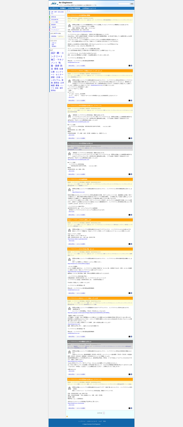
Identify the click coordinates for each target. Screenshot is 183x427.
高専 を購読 (67, 417)
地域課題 (81, 185)
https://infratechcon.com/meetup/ (76, 403)
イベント (76, 149)
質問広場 (53, 17)
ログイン (60, 36)
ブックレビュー (55, 29)
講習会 (56, 83)
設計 (53, 53)
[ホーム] (54, 5)
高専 (104, 20)
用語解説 (54, 46)
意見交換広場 (54, 19)
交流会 (80, 149)
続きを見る (71, 66)
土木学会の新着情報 (74, 8)
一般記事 (53, 27)
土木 (62, 83)
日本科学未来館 (73, 111)
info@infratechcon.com (73, 62)
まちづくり (78, 77)
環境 (56, 69)
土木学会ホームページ (89, 8)
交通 (61, 69)
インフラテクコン (99, 20)
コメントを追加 (81, 65)
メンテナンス (119, 302)
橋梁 (53, 85)
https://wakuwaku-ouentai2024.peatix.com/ (78, 271)
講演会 (53, 90)
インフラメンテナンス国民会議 (123, 346)
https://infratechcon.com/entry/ (75, 361)
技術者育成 (108, 20)
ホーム (68, 11)
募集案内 (76, 148)
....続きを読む (71, 97)
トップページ (54, 8)
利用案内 (63, 8)
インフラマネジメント (116, 20)
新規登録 (53, 36)
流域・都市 (59, 88)
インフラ (105, 75)
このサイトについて (92, 421)
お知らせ (89, 20)
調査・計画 (55, 77)
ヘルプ (100, 421)
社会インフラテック (120, 224)
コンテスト (108, 110)
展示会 (126, 224)
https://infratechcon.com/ (78, 192)
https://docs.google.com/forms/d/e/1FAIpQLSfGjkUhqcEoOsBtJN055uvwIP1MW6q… (89, 312)
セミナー (59, 74)
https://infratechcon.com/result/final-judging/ (79, 263)
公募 (53, 72)
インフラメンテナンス (126, 20)
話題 (88, 184)
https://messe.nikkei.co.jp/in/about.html (77, 239)
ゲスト (57, 33)
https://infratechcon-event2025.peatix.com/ (78, 121)
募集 (95, 304)
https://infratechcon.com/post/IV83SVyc (82, 31)
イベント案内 (77, 20)
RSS (104, 421)
